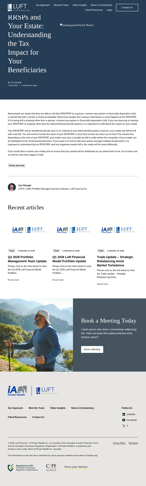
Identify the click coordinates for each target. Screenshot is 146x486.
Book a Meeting (92, 349)
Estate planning (16, 165)
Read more (13, 280)
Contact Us (127, 7)
